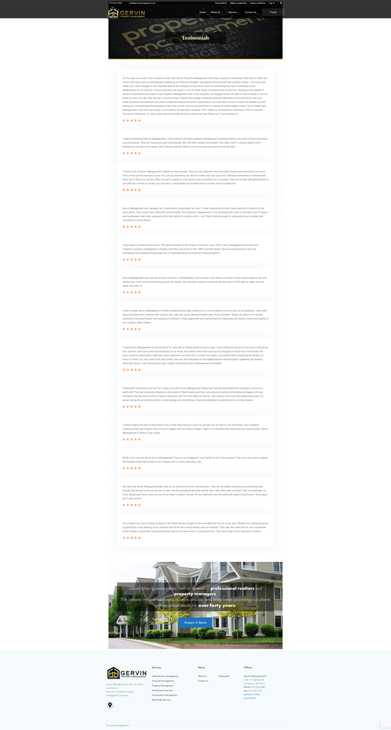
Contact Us (203, 680)
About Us (202, 676)
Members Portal (252, 694)
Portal (273, 12)
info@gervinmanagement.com (142, 3)
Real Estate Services (161, 699)
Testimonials (224, 676)
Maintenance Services (162, 690)
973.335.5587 (115, 3)
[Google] (281, 3)
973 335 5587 (258, 687)
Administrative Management (165, 676)
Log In (271, 3)
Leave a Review (257, 3)
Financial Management (163, 680)
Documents (221, 3)
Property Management (162, 685)
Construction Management (164, 695)
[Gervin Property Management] (126, 12)
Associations (250, 698)
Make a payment (238, 3)
